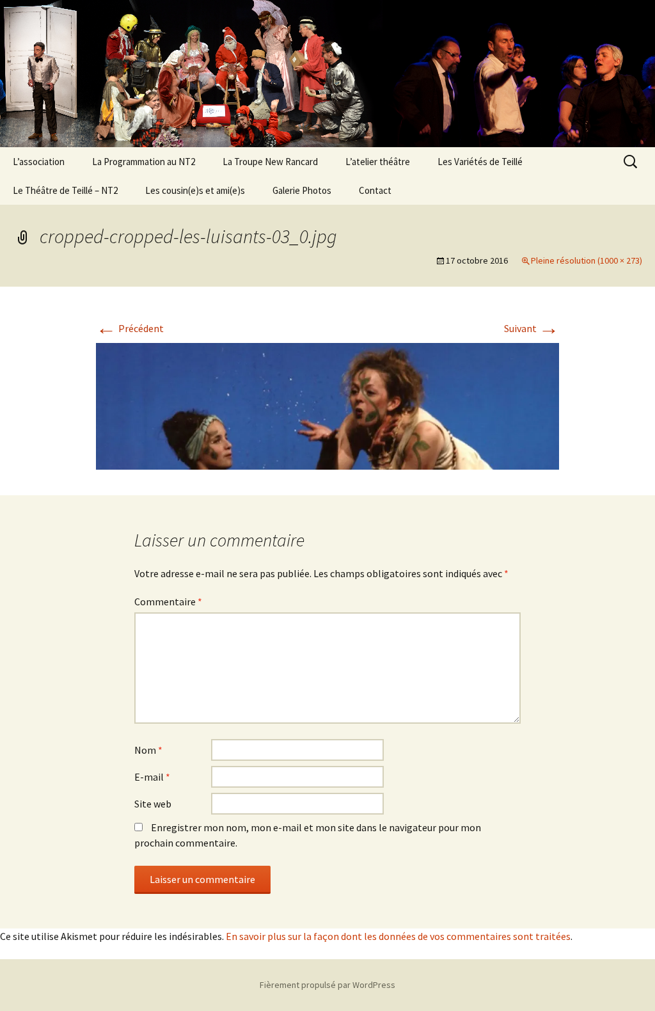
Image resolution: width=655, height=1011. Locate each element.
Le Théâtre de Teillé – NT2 (65, 190)
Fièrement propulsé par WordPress (327, 985)
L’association (39, 161)
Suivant (531, 328)
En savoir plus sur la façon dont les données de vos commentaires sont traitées (398, 936)
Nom (148, 750)
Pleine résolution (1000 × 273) (586, 260)
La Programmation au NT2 (143, 161)
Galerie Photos (301, 190)
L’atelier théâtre (377, 161)
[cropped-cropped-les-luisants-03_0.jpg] (327, 405)
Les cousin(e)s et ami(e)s (195, 190)
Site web (152, 803)
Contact (375, 190)
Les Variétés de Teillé (480, 161)
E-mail (152, 776)
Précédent (130, 328)
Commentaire (168, 601)
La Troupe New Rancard (270, 161)
